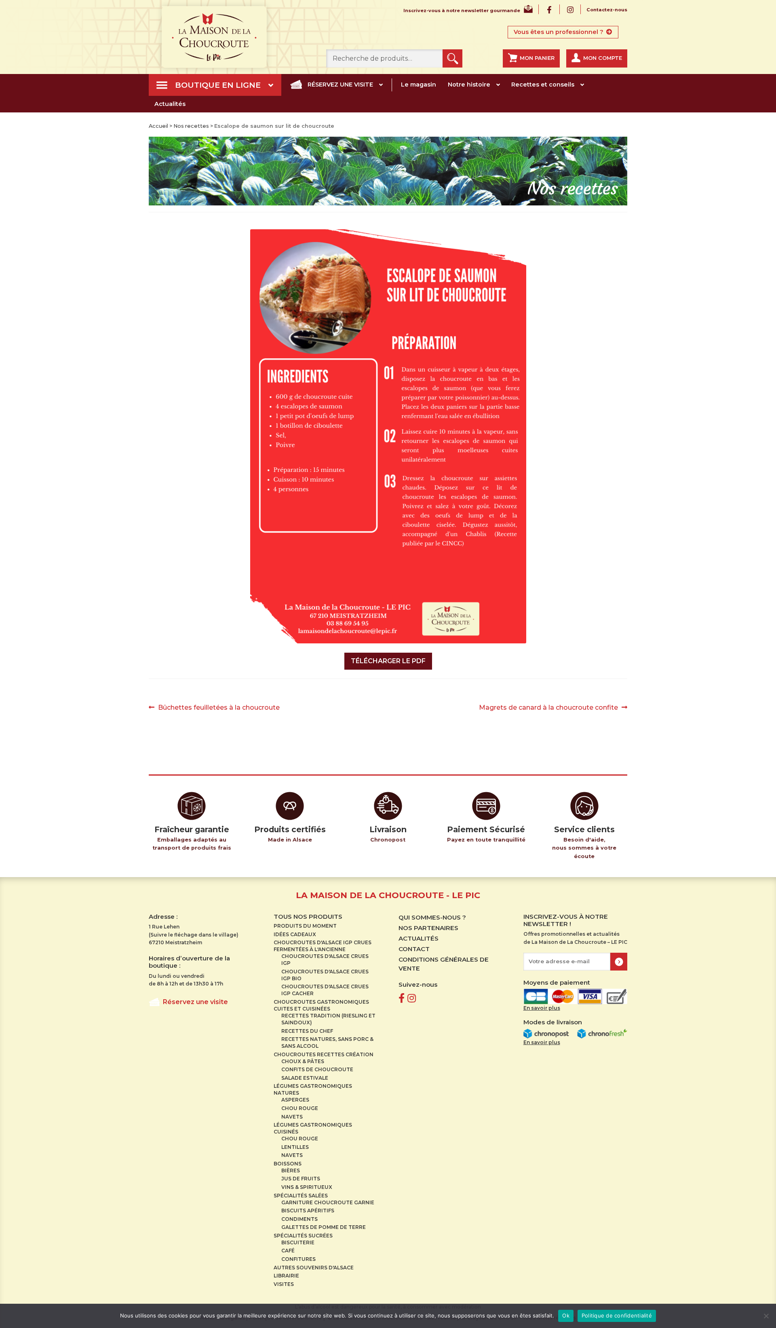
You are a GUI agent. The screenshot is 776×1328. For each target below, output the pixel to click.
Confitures (298, 1259)
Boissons (288, 1164)
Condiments (299, 1219)
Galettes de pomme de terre (323, 1227)
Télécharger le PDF (388, 661)
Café (288, 1251)
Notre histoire (469, 84)
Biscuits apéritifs (307, 1210)
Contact (414, 949)
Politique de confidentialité (617, 1315)
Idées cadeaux (295, 934)
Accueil (158, 126)
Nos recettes (191, 126)
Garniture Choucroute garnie (327, 1202)
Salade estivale (304, 1078)
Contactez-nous (606, 10)
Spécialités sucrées (303, 1236)
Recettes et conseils (542, 84)
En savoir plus (541, 1008)
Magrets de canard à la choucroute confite (548, 708)
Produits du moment (305, 926)
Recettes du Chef (307, 1031)
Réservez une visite (340, 84)
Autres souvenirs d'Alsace (314, 1268)
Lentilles (295, 1147)
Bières (290, 1170)
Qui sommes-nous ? (432, 917)
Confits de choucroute (317, 1069)
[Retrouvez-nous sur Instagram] (411, 998)
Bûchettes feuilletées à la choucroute (219, 708)
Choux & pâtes (302, 1061)
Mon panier (537, 58)
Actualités (170, 104)
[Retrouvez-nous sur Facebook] (402, 998)
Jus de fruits (300, 1179)
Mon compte (602, 58)
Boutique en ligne (218, 85)
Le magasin (418, 84)
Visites (284, 1284)
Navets (292, 1117)
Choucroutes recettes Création (323, 1054)
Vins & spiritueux (306, 1187)
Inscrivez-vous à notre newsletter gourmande (461, 10)
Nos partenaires (428, 928)
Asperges (295, 1100)
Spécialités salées (301, 1196)
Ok (565, 1315)
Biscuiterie (297, 1242)
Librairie (286, 1276)
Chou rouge (299, 1108)
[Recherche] (452, 58)
